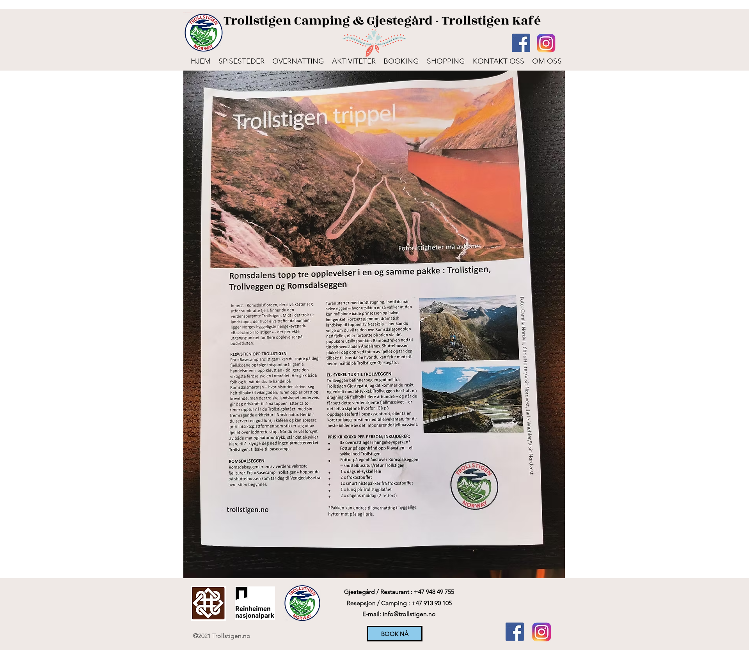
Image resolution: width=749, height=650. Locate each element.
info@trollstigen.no (409, 614)
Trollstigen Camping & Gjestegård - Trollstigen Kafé (382, 20)
